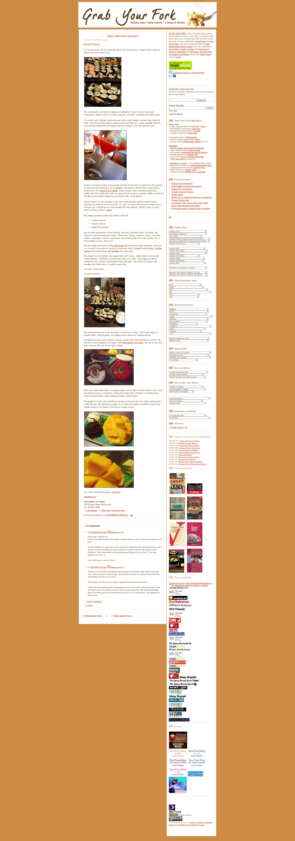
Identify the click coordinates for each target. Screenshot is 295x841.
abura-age (119, 245)
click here (116, 492)
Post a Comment (94, 602)
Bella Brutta (191, 137)
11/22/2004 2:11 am (98, 567)
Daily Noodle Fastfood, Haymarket (186, 186)
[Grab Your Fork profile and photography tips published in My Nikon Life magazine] (178, 599)
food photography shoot (201, 165)
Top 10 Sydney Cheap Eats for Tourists (187, 148)
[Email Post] (131, 515)
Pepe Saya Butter (178, 159)
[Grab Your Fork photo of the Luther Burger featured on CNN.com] (175, 622)
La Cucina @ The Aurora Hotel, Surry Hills (189, 203)
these (109, 210)
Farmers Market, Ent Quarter (190, 448)
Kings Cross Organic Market (189, 457)
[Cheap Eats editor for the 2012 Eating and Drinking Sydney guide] (177, 519)
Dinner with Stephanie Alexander (185, 206)
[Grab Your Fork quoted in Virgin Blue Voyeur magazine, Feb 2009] (177, 664)
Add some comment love (113, 510)
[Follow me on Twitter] (170, 73)
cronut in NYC (199, 168)
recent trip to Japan (108, 190)
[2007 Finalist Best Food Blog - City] (197, 757)
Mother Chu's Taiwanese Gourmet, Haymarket (191, 197)
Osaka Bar (192, 133)
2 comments (91, 510)
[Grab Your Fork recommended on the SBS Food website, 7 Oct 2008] (174, 678)
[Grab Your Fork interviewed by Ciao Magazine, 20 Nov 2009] (173, 631)
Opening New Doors (192, 142)
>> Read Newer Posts (121, 616)
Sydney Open (177, 195)
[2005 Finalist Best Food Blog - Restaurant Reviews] (197, 767)
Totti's (198, 139)
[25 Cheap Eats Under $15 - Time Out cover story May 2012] (177, 493)
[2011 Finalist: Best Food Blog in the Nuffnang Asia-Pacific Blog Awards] (178, 748)
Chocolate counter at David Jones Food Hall (190, 209)
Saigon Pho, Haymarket (181, 189)
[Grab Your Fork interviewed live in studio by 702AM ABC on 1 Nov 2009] (176, 641)
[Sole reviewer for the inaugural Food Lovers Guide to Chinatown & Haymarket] (176, 572)
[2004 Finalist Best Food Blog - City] (178, 776)
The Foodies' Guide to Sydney (182, 49)
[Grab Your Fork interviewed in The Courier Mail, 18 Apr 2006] (176, 701)
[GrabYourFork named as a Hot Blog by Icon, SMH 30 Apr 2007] (183, 685)
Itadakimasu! (90, 497)
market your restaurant (195, 172)
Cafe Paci (196, 129)
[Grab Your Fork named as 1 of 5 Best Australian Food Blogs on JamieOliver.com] (178, 588)
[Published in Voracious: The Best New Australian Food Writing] (177, 545)
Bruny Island (194, 150)
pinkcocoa (115, 532)
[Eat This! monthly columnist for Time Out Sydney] (194, 493)
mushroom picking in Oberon (194, 152)
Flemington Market (185, 455)
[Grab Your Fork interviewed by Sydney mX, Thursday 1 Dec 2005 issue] (175, 717)
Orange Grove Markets (186, 459)
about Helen (205, 54)
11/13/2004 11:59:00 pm (117, 515)
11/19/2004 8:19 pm (98, 532)
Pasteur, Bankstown (180, 200)
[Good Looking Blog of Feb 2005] (195, 776)
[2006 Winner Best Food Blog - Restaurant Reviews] (178, 767)
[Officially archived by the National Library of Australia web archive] (179, 721)
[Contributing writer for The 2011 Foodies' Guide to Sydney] (194, 545)
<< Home (89, 606)
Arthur (198, 131)
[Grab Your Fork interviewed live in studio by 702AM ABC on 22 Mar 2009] (176, 657)
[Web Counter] (174, 803)
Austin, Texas (191, 170)
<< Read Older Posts (92, 616)
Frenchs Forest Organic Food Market (192, 464)
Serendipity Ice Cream (133, 343)
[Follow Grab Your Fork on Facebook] (174, 81)
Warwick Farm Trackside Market (190, 462)
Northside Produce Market (187, 443)
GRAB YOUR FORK (177, 34)
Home (111, 36)
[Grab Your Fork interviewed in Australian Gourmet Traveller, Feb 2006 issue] (175, 706)
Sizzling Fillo (192, 155)
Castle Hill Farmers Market (190, 441)
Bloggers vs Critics (178, 163)
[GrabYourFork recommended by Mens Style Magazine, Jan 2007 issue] (178, 689)
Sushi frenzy (91, 44)
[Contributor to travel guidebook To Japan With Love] (195, 572)
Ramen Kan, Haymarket (126, 36)
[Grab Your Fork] (147, 28)
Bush (203, 127)
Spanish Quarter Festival (182, 192)
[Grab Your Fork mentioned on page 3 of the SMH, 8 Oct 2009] (180, 644)
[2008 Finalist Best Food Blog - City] (178, 757)
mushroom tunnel (196, 157)
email (178, 57)
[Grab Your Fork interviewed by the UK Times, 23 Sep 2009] (177, 647)
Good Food (200, 41)
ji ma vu (113, 396)
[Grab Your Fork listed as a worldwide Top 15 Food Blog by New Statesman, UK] (179, 602)
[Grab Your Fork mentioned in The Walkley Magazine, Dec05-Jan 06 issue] (177, 711)
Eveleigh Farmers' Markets (188, 450)
